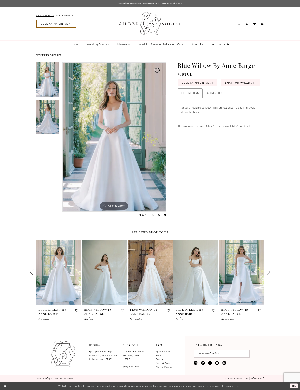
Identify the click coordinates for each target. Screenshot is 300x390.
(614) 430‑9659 (131, 366)
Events (159, 359)
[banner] (150, 23)
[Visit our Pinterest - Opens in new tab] (203, 363)
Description (190, 93)
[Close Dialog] (5, 386)
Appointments (163, 351)
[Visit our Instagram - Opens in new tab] (195, 363)
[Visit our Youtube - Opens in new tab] (217, 363)
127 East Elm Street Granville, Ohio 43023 (133, 355)
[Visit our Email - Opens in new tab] (224, 363)
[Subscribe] (243, 354)
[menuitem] (55, 15)
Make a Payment (164, 366)
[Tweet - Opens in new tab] (152, 215)
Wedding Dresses (49, 55)
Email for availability (240, 82)
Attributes (214, 93)
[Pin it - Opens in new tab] (159, 215)
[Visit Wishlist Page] (255, 24)
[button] (247, 24)
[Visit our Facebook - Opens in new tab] (210, 363)
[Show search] (239, 24)
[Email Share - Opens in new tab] (165, 215)
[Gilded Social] (62, 354)
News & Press (163, 363)
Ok (294, 386)
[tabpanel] (47, 81)
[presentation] (58, 272)
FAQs (158, 355)
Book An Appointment (197, 82)
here (238, 386)
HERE (179, 3)
